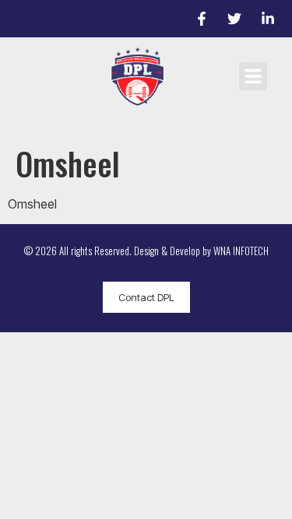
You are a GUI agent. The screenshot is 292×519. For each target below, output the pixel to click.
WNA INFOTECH (241, 250)
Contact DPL (146, 297)
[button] (253, 76)
